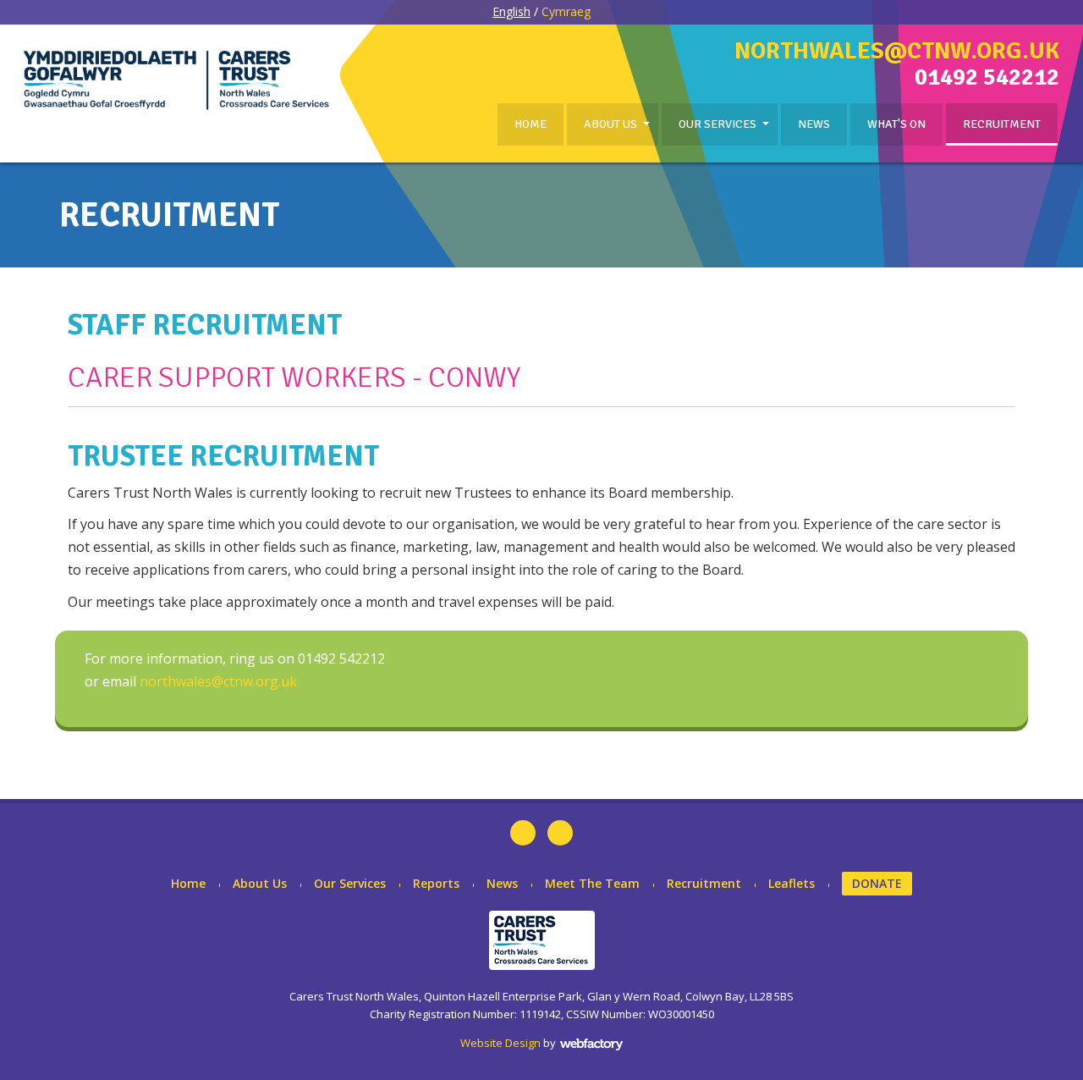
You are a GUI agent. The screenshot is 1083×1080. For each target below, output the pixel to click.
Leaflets (791, 883)
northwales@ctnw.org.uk (896, 50)
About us (610, 124)
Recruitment (1002, 124)
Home (530, 124)
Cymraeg (566, 11)
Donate (877, 883)
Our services (717, 124)
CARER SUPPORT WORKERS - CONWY (294, 377)
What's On (896, 124)
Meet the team (592, 883)
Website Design (500, 1042)
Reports (436, 883)
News (814, 124)
